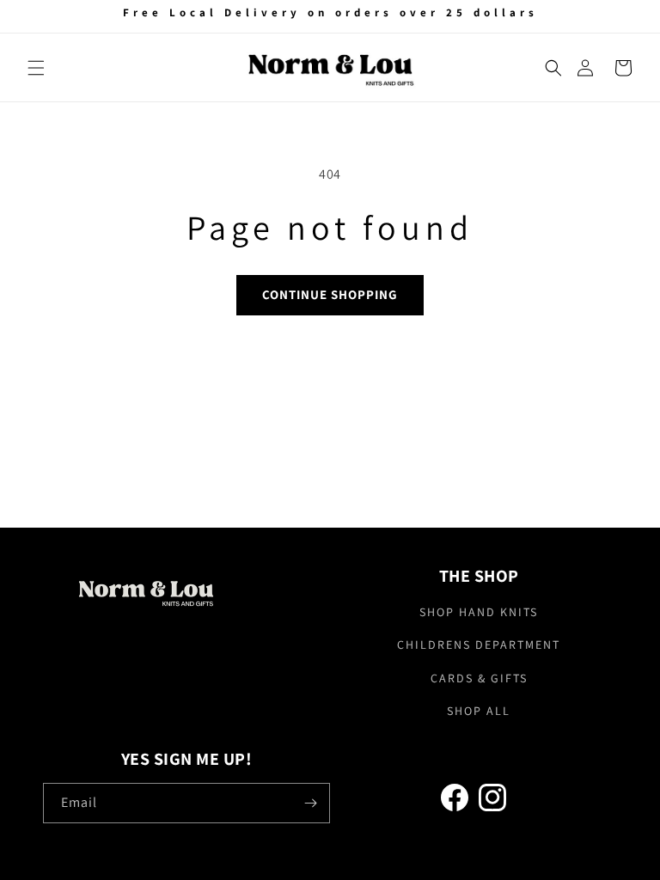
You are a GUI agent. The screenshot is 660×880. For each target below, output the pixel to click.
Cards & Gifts (479, 678)
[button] (36, 68)
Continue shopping (330, 294)
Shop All (478, 710)
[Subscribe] (310, 803)
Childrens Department (478, 644)
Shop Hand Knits (478, 612)
